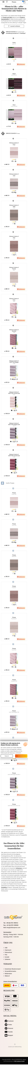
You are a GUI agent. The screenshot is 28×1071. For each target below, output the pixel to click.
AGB (6, 947)
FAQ (6, 954)
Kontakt (7, 957)
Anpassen (7, 756)
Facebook (10, 1021)
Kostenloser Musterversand (13, 969)
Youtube (10, 1032)
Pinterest (10, 1028)
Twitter (9, 1024)
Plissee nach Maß (7, 17)
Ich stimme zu (21, 756)
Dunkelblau (4, 887)
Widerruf (7, 976)
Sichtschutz (19, 868)
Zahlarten (7, 959)
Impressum (8, 950)
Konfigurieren (22, 64)
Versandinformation (10, 971)
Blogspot (10, 1035)
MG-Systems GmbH (19, 1061)
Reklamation (8, 973)
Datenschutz (8, 952)
